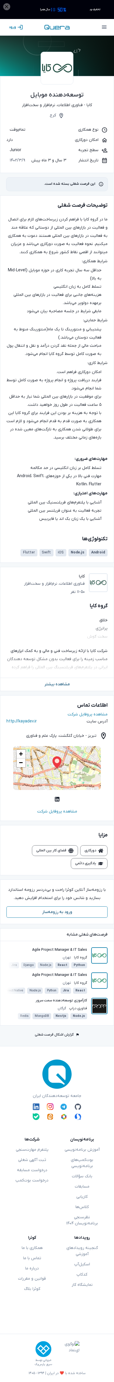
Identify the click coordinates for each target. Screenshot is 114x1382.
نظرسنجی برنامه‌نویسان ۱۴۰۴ (82, 1220)
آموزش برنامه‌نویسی (82, 1149)
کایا (89, 105)
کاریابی (82, 1197)
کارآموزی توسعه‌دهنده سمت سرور (61, 1000)
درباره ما (32, 1268)
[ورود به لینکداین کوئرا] (36, 1106)
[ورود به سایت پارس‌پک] (43, 1349)
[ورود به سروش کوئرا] (78, 1116)
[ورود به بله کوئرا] (36, 1116)
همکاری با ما (32, 1248)
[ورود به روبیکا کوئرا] (64, 1116)
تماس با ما (32, 1258)
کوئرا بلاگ (32, 1289)
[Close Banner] (7, 7)
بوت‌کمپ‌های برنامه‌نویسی (82, 1163)
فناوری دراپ (78, 1008)
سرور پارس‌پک (43, 1364)
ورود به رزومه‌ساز (57, 912)
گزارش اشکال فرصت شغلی (54, 1034)
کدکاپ (82, 1274)
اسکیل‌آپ (82, 1264)
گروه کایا (80, 957)
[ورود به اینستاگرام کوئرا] (50, 1106)
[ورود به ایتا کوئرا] (50, 1116)
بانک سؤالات (82, 1176)
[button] (57, 762)
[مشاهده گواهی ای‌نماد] (68, 1353)
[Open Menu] (104, 27)
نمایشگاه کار (82, 1285)
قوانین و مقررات (32, 1278)
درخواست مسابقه (32, 1170)
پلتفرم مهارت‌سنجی (32, 1149)
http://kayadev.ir (21, 721)
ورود (12, 27)
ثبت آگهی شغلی (32, 1160)
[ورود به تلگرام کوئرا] (64, 1106)
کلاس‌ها (82, 1207)
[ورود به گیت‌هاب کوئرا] (78, 1106)
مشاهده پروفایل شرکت (88, 714)
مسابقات (82, 1186)
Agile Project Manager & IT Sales (59, 950)
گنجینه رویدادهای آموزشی (82, 1251)
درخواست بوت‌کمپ (32, 1180)
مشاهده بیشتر (57, 684)
